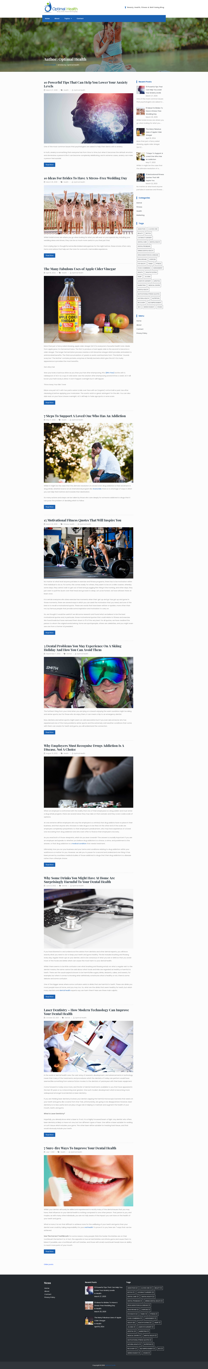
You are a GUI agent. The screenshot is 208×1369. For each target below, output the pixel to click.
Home (47, 18)
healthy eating (151, 272)
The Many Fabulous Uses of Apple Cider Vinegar (80, 269)
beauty (140, 233)
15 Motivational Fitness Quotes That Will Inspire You (82, 520)
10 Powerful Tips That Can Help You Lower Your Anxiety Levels (86, 84)
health (140, 272)
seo (139, 307)
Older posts (48, 1264)
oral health (88, 1227)
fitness (158, 264)
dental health (65, 990)
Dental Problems (144, 246)
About (56, 18)
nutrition (155, 298)
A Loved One (152, 229)
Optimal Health (79, 90)
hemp (140, 277)
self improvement (154, 303)
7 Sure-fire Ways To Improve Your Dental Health (80, 1148)
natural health (143, 298)
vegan (159, 307)
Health (66, 90)
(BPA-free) (110, 373)
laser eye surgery (144, 281)
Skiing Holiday (149, 307)
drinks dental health (145, 251)
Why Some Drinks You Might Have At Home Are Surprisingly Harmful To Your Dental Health (79, 880)
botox (148, 233)
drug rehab (142, 259)
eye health (141, 264)
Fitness (66, 524)
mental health (143, 290)
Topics (67, 18)
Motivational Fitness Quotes (149, 294)
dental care (142, 242)
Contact (80, 18)
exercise (153, 259)
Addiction (141, 229)
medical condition (79, 843)
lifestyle (157, 281)
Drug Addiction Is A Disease (148, 255)
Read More (50, 165)
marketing (142, 285)
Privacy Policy (141, 333)
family (150, 264)
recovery (141, 303)
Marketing (140, 215)
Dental (69, 654)
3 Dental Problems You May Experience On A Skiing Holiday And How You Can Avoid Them (82, 648)
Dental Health (155, 242)
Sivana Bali (97, 489)
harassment (157, 268)
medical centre (154, 285)
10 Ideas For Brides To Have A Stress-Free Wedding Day (85, 178)
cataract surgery (145, 238)
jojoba (147, 277)
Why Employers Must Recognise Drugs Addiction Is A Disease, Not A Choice (84, 747)
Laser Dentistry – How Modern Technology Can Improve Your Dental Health (86, 1012)
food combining (144, 268)
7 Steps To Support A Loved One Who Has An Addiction (85, 416)
